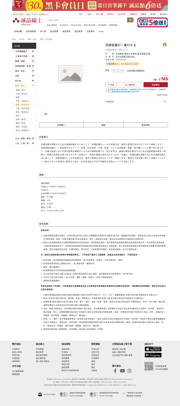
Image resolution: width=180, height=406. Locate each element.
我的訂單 (122, 14)
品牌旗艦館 (31, 31)
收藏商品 (133, 14)
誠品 (66, 352)
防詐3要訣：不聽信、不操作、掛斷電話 (32, 14)
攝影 (18, 115)
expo (101, 31)
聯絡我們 (40, 352)
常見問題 (40, 349)
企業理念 (16, 349)
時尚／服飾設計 (22, 112)
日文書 (21, 39)
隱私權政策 (41, 358)
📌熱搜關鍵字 (21, 51)
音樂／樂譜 (20, 119)
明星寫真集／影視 (23, 66)
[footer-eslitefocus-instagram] (129, 370)
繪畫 (18, 97)
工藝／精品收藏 (22, 108)
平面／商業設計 (22, 101)
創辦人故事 (17, 352)
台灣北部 (95, 349)
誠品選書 (54, 31)
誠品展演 (65, 361)
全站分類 (18, 31)
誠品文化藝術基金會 (70, 370)
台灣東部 (95, 358)
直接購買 (156, 84)
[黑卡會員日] (90, 5)
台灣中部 (95, 352)
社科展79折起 (76, 25)
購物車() (164, 14)
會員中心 (110, 14)
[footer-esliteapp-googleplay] (153, 355)
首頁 (14, 39)
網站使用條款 (42, 355)
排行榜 (43, 31)
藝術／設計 (32, 39)
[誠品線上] (27, 21)
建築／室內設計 (46, 39)
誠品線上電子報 (119, 349)
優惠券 (143, 14)
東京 (93, 367)
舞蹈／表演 (20, 123)
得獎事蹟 (16, 361)
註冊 (89, 14)
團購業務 (16, 374)
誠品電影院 (66, 355)
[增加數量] (123, 71)
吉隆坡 (94, 370)
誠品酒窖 (65, 367)
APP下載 (99, 14)
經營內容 (16, 355)
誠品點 (153, 14)
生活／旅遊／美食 (23, 138)
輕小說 (18, 80)
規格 (103, 124)
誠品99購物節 (52, 25)
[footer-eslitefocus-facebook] (115, 370)
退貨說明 (146, 124)
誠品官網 (65, 349)
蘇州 (93, 364)
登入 (81, 14)
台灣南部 (95, 355)
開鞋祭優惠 (113, 25)
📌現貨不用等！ (22, 56)
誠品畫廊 (78, 31)
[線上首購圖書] (152, 22)
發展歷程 (16, 358)
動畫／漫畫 (20, 61)
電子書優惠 (102, 25)
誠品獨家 (66, 31)
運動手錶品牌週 (90, 25)
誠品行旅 (65, 364)
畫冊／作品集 (21, 126)
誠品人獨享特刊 (119, 352)
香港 (93, 361)
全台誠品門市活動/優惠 (122, 355)
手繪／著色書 (21, 93)
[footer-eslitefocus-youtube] (122, 370)
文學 (17, 75)
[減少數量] (113, 71)
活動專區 (91, 31)
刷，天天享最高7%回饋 (122, 63)
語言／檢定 (20, 71)
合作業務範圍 (18, 371)
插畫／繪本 (20, 90)
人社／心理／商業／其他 (23, 143)
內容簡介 (61, 124)
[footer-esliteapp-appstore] (153, 348)
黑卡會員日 (64, 25)
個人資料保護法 (42, 361)
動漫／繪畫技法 (22, 130)
